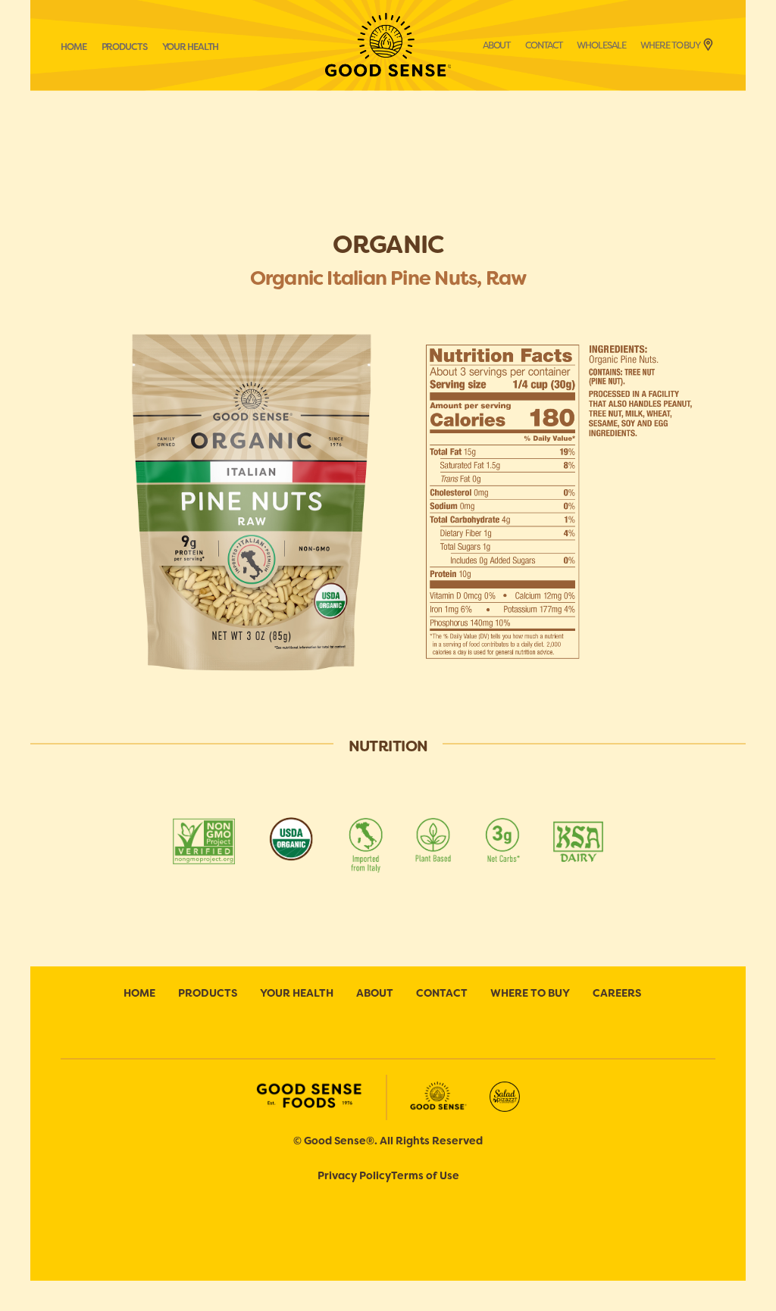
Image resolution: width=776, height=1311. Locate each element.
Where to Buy (670, 45)
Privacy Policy (354, 1175)
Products (124, 47)
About (496, 45)
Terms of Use (425, 1175)
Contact (543, 45)
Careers (617, 993)
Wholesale (601, 45)
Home (73, 47)
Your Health (190, 47)
